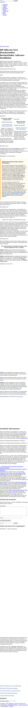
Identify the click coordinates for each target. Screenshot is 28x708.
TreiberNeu (2, 2)
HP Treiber (5, 8)
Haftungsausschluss (23, 704)
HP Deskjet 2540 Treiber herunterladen (9, 688)
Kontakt (5, 14)
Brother (4, 9)
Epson (4, 12)
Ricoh (4, 13)
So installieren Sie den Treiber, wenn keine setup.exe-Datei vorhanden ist (12, 473)
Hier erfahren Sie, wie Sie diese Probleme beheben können (13, 394)
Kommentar (3, 506)
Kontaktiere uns (23, 438)
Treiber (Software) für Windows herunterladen (7, 125)
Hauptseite (5, 4)
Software (5, 5)
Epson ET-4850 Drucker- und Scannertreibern (10, 685)
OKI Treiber (5, 11)
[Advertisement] (14, 31)
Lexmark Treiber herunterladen (7, 695)
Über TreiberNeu (4, 706)
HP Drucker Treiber (4, 46)
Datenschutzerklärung (13, 704)
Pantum (4, 7)
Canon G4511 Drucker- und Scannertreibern (10, 690)
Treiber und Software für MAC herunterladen (21, 128)
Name (1, 517)
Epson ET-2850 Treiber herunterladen (8, 693)
